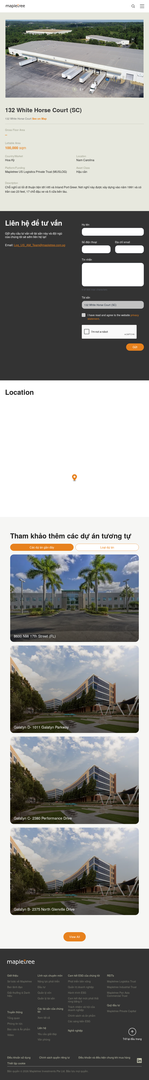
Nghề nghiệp (75, 1030)
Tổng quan (13, 1018)
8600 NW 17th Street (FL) (35, 636)
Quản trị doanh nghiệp (81, 987)
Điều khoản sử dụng (19, 1057)
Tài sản (86, 297)
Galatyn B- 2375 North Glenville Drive (44, 909)
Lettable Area (13, 143)
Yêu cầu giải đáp (47, 1034)
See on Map (39, 118)
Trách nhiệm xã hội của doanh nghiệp (81, 1008)
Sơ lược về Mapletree (19, 981)
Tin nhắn (87, 259)
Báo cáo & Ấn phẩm (18, 1029)
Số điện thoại (89, 242)
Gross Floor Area (15, 130)
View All (74, 937)
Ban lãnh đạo (15, 987)
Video (10, 1035)
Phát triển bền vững (79, 981)
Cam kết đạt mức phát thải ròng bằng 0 (83, 999)
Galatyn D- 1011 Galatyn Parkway (41, 727)
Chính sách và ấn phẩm (81, 1015)
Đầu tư (41, 987)
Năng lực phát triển (49, 981)
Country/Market (14, 156)
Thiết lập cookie (16, 1063)
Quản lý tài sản (46, 998)
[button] (82, 89)
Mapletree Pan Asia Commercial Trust (118, 994)
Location (81, 156)
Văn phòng (44, 1039)
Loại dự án (107, 547)
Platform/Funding (15, 168)
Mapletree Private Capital (121, 1011)
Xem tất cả (44, 1017)
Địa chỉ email (122, 242)
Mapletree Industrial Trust (121, 987)
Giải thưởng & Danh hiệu (18, 994)
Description (11, 183)
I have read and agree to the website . (113, 316)
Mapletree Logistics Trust (121, 981)
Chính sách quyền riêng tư (54, 1057)
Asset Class (83, 168)
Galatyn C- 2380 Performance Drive (43, 818)
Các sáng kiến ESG (79, 1021)
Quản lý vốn (44, 992)
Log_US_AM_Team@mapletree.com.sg (39, 245)
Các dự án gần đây (42, 547)
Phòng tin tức (15, 1023)
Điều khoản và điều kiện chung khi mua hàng (104, 1057)
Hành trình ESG (77, 992)
